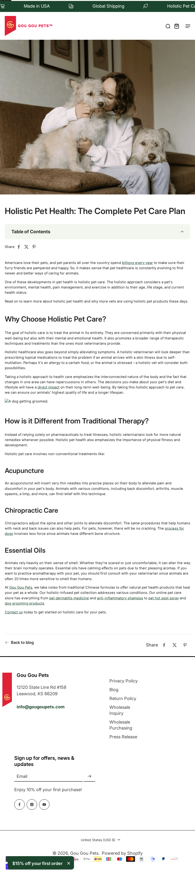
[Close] (68, 863)
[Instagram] (32, 804)
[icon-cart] (176, 26)
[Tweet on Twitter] (28, 247)
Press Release (123, 736)
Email (22, 776)
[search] (168, 26)
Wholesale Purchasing (120, 724)
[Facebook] (19, 804)
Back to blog (22, 642)
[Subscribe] (89, 776)
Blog (113, 689)
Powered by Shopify (122, 853)
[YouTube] (44, 804)
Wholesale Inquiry (119, 710)
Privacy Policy (123, 680)
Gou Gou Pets (84, 853)
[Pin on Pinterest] (35, 247)
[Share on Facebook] (20, 247)
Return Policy (122, 698)
